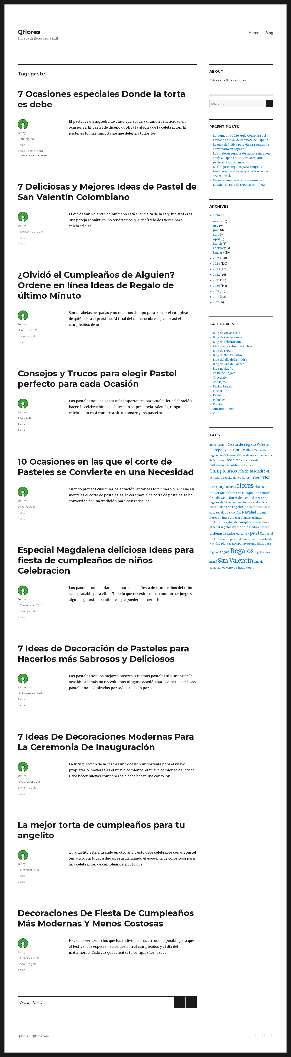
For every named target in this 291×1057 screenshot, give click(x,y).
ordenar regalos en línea (229, 533)
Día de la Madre (252, 471)
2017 (216, 302)
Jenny (22, 133)
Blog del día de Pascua (228, 364)
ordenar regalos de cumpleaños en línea (239, 522)
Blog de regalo (223, 351)
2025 (216, 258)
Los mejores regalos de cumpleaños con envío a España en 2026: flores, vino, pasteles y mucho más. (241, 158)
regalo (225, 552)
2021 (216, 280)
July (215, 226)
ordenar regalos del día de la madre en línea (239, 527)
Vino (216, 413)
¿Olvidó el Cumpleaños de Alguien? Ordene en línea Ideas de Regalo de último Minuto (96, 285)
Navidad (249, 512)
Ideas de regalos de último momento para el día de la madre (238, 502)
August (218, 221)
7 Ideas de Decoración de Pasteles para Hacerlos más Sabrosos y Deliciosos (103, 653)
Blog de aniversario (226, 333)
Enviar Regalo (27, 336)
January (218, 252)
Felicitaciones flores (236, 477)
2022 (216, 275)
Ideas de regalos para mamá (241, 507)
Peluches (219, 400)
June (216, 230)
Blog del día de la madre (230, 360)
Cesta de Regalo (224, 373)
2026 (216, 215)
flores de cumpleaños (244, 493)
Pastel (22, 144)
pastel (22, 150)
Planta (217, 404)
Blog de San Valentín (227, 355)
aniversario (217, 444)
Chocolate (220, 377)
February (219, 248)
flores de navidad (241, 498)
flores (245, 485)
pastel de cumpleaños (245, 539)
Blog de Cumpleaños (227, 337)
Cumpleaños (223, 471)
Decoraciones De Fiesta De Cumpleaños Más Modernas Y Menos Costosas (106, 918)
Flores (217, 391)
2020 (216, 286)
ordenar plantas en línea (246, 517)
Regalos (242, 551)
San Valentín (235, 560)
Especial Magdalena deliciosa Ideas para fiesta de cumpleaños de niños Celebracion (106, 560)
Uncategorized (223, 409)
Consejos (219, 382)
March (217, 243)
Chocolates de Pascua (239, 465)
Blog (269, 33)
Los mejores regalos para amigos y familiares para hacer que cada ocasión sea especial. (240, 171)
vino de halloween (240, 567)
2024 (216, 263)
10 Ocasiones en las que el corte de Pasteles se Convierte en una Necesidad (106, 466)
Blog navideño (223, 368)
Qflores (29, 31)
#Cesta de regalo (240, 444)
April (216, 239)
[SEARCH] (269, 103)
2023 (216, 269)
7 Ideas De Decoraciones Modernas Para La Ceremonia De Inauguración (106, 741)
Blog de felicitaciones (228, 342)
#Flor (255, 477)
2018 (216, 297)
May (216, 235)
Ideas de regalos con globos (232, 346)
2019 (216, 291)
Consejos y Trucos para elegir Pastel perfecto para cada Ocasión (97, 378)
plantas (226, 543)
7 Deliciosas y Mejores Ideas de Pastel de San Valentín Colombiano (107, 191)
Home (254, 33)
